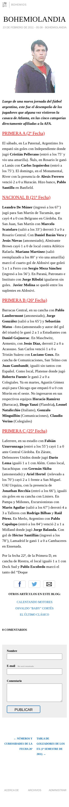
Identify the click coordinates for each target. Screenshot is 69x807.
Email (49, 584)
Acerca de (11, 790)
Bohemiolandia (55, 27)
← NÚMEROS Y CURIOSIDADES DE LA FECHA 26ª (18, 743)
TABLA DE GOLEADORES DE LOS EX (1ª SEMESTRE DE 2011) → (51, 746)
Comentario (14, 680)
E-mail (20, 665)
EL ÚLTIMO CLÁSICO (34, 614)
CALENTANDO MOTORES (34, 602)
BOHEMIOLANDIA (34, 19)
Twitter (34, 584)
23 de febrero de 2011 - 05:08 (23, 27)
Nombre (12, 650)
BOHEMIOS (18, 4)
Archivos (34, 790)
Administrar (57, 790)
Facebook (20, 584)
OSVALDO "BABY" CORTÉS (34, 608)
